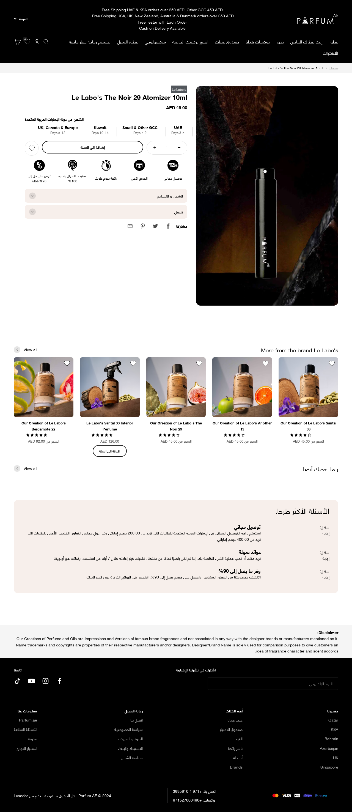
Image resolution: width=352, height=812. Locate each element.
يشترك (191, 683)
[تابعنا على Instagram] (45, 681)
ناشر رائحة (235, 748)
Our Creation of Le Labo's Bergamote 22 (43, 425)
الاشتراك (330, 53)
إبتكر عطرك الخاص (306, 41)
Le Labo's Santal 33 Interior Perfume (109, 425)
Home (333, 67)
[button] (301, 434)
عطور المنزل (127, 41)
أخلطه (238, 758)
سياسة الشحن (132, 758)
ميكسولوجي (155, 41)
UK (335, 758)
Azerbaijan (329, 748)
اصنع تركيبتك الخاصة (190, 41)
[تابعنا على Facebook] (59, 681)
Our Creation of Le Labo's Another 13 (242, 425)
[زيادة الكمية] (155, 147)
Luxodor (21, 795)
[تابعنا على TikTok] (17, 681)
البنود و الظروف (131, 739)
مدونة (32, 739)
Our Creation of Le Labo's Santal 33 (308, 425)
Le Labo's (179, 89)
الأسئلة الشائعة (25, 729)
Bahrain (331, 739)
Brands (236, 767)
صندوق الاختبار (231, 729)
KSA (334, 729)
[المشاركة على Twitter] (155, 226)
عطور (333, 41)
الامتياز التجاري (26, 748)
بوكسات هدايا (258, 41)
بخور (280, 41)
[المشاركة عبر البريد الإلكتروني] (130, 226)
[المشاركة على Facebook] (168, 226)
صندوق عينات (227, 41)
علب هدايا (235, 720)
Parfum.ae (28, 720)
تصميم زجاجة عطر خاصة (90, 41)
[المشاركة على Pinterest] (142, 226)
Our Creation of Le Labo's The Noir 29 (176, 425)
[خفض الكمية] (179, 147)
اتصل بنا (136, 720)
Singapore (329, 767)
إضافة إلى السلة (93, 147)
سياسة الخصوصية (128, 729)
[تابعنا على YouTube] (31, 681)
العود (239, 739)
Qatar (333, 720)
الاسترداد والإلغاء (130, 748)
